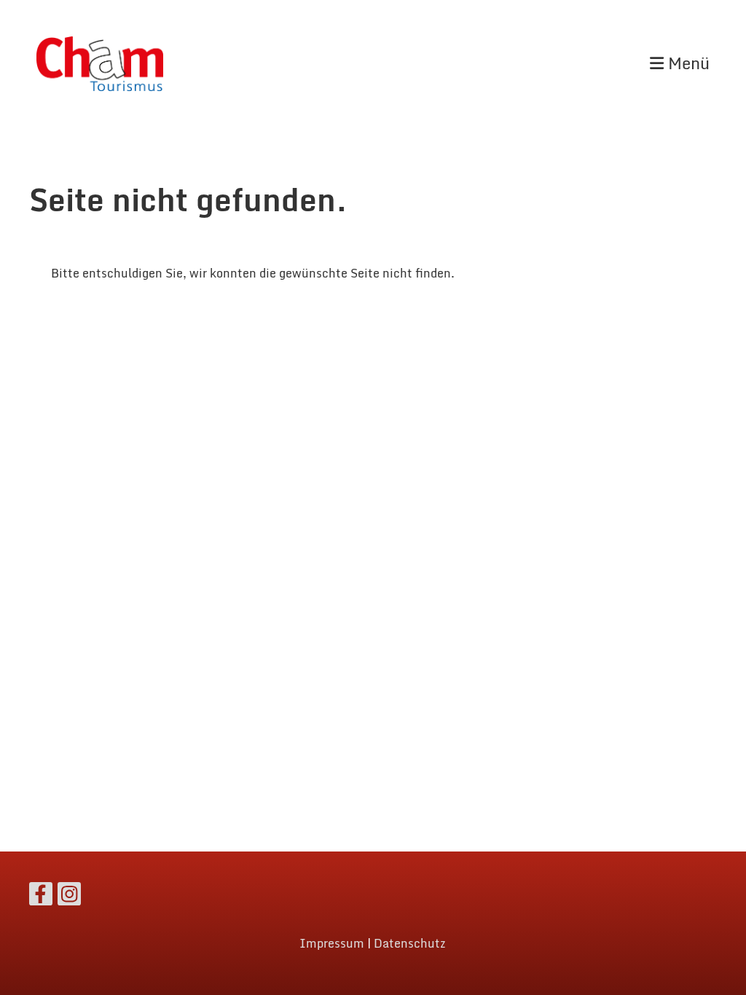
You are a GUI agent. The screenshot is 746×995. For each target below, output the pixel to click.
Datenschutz (410, 943)
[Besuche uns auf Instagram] (69, 897)
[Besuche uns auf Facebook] (40, 897)
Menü (687, 63)
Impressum (331, 943)
